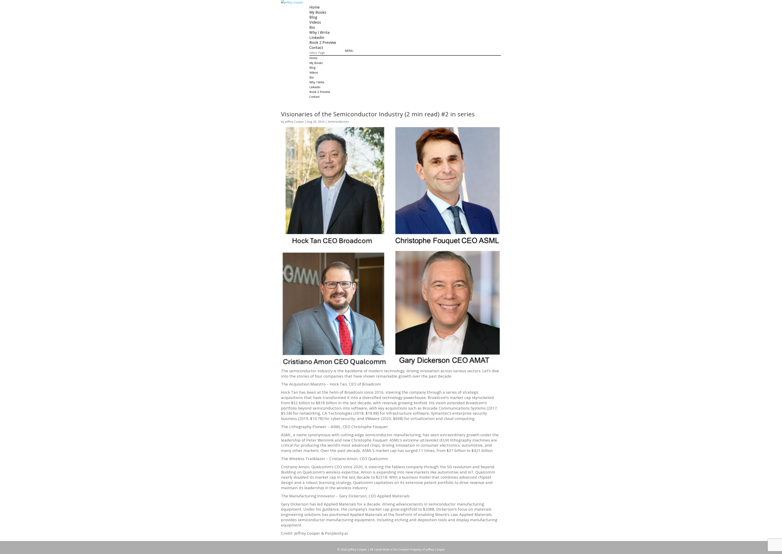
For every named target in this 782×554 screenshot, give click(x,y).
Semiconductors (338, 121)
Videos (315, 22)
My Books (317, 12)
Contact (316, 47)
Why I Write (319, 32)
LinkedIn (316, 37)
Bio (312, 27)
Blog (313, 17)
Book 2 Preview (322, 42)
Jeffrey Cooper (294, 121)
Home (314, 7)
